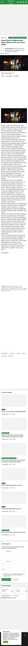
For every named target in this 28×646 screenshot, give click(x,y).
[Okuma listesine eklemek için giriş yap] (21, 76)
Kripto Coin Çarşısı (11, 2)
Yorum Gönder (6, 579)
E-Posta (4, 569)
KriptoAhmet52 (9, 48)
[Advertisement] (14, 19)
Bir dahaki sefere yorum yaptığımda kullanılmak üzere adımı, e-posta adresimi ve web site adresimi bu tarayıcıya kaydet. (14, 575)
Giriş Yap (15, 579)
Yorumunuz (9, 551)
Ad (3, 563)
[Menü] (2, 2)
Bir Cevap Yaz (7, 544)
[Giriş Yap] (23, 2)
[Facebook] (25, 635)
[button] (20, 2)
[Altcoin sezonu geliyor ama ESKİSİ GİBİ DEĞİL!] (14, 405)
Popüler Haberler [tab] (6, 595)
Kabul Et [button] (5, 641)
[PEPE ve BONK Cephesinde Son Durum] (14, 479)
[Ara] (18, 2)
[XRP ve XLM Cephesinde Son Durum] (14, 503)
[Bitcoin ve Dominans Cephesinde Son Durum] (14, 526)
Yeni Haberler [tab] (15, 595)
